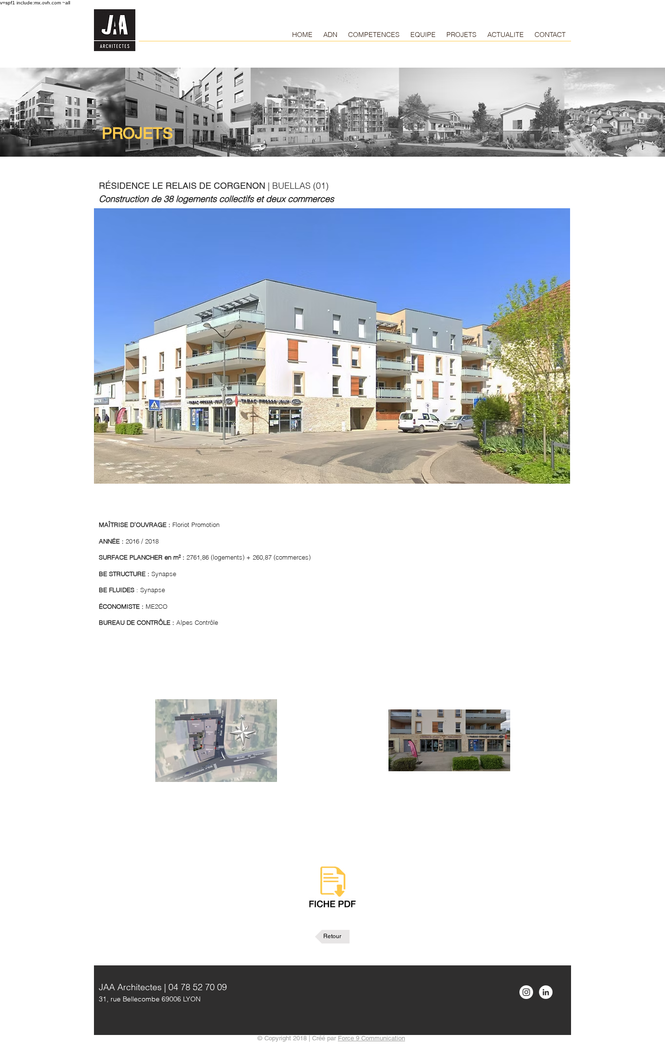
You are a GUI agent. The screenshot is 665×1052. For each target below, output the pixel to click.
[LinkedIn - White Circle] (546, 992)
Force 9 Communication (371, 1038)
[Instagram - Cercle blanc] (526, 992)
